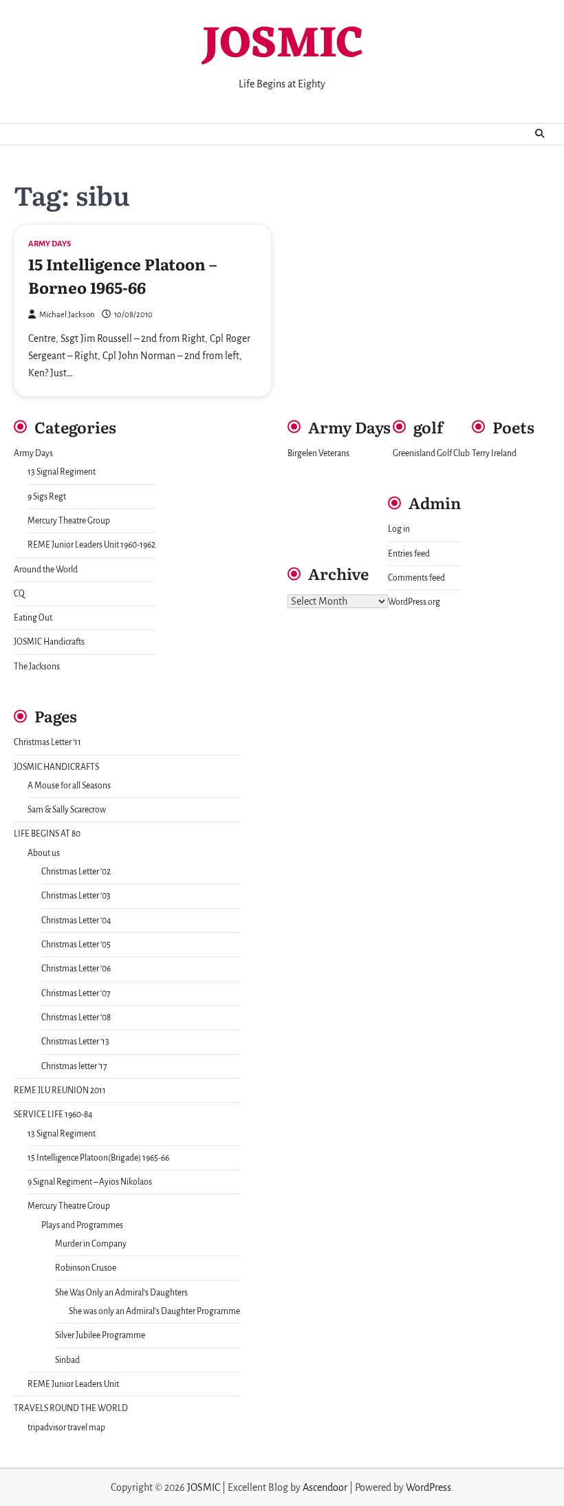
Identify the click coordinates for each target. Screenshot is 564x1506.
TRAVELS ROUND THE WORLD (71, 1408)
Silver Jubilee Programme (100, 1335)
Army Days (49, 243)
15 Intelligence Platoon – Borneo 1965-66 (122, 275)
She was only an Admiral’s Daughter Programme (154, 1311)
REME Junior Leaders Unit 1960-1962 (91, 545)
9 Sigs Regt (47, 497)
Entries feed (409, 554)
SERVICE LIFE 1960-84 (53, 1114)
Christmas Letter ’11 (47, 742)
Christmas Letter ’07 (76, 993)
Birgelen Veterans (318, 453)
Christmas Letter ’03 (76, 896)
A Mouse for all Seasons (69, 785)
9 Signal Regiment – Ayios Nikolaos (90, 1182)
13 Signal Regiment (62, 472)
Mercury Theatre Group (69, 521)
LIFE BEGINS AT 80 (47, 834)
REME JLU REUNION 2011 (60, 1090)
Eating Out (33, 618)
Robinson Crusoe (85, 1268)
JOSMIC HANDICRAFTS (56, 767)
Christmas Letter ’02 (76, 871)
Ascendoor (325, 1487)
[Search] (540, 134)
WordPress (428, 1487)
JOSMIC (282, 45)
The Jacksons (37, 666)
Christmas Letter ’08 (76, 1017)
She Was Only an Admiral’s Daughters (121, 1293)
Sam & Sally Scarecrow (67, 810)
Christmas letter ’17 (74, 1066)
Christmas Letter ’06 (76, 968)
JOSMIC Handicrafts (49, 642)
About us (44, 853)
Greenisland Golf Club (431, 453)
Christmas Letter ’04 (76, 920)
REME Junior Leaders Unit (73, 1384)
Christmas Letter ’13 (75, 1041)
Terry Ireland (494, 453)
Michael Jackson (67, 314)
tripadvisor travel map (66, 1427)
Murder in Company (91, 1244)
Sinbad (67, 1360)
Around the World (46, 569)
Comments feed (416, 578)
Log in (399, 529)
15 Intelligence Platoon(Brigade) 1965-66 (98, 1158)
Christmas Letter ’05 (76, 944)
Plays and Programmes (82, 1225)
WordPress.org (414, 602)
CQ (19, 594)
